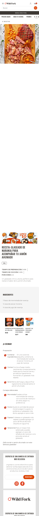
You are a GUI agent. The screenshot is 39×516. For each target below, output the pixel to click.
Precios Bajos (6, 17)
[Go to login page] (30, 3)
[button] (35, 326)
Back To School (18, 17)
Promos (28, 17)
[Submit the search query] (35, 8)
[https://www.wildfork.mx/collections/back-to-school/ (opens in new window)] (19, 243)
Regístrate (28, 477)
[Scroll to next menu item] (36, 16)
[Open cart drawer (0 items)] (35, 4)
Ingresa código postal (21, 13)
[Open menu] (3, 3)
